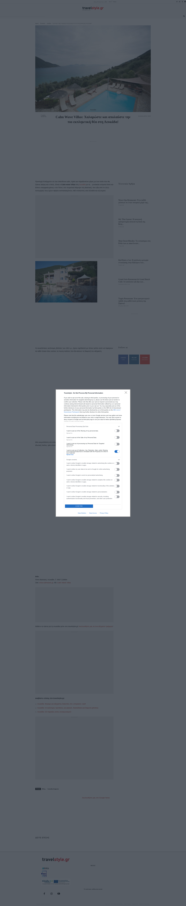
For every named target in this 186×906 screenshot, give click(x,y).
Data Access (93, 513)
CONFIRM (79, 506)
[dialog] (93, 453)
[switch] (117, 430)
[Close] (126, 393)
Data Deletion (82, 513)
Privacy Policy (104, 513)
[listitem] (93, 426)
